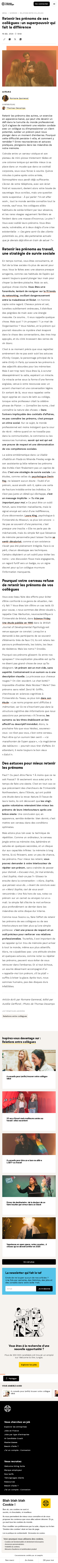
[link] (19, 98)
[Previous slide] (3, 1393)
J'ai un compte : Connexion (17, 1450)
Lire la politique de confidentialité (15, 1533)
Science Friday (42, 618)
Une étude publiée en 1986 (17, 622)
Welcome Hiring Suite (14, 1466)
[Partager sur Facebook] (10, 39)
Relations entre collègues (31, 13)
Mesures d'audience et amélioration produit (21, 1549)
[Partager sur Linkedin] (20, 39)
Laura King (31, 515)
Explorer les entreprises (15, 1427)
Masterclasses (10, 1442)
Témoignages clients (14, 1478)
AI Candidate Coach (13, 1438)
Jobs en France (11, 1431)
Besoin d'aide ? (11, 1446)
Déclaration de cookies (36, 1533)
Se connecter (41, 4)
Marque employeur (13, 1470)
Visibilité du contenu (12, 1547)
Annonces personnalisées (14, 1544)
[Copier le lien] (4, 39)
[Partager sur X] (15, 39)
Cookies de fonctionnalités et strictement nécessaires (24, 1542)
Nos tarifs (8, 1474)
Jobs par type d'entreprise (16, 1434)
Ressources (9, 1482)
